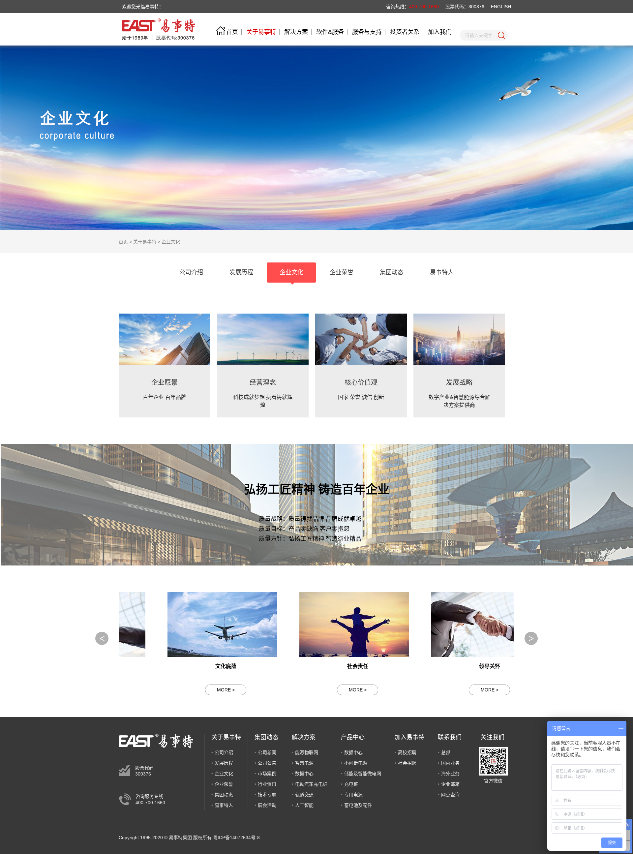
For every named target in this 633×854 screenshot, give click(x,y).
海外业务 (450, 773)
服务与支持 (367, 32)
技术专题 (267, 794)
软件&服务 (330, 32)
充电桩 (351, 784)
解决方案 (296, 32)
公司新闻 (267, 752)
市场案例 (267, 773)
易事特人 (224, 805)
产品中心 (353, 737)
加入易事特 (409, 737)
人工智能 (304, 805)
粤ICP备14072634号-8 (236, 837)
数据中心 (304, 773)
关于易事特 (261, 32)
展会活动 (267, 805)
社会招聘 (407, 763)
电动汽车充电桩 (311, 784)
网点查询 (450, 794)
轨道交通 (304, 794)
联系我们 (450, 737)
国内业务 (450, 763)
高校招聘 (407, 752)
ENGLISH (501, 6)
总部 (445, 752)
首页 (232, 32)
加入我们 (440, 32)
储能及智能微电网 (362, 773)
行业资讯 (267, 784)
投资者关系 (405, 32)
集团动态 (224, 794)
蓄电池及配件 (358, 805)
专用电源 (353, 794)
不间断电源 (355, 763)
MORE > (185, 689)
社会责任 (316, 666)
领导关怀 (448, 666)
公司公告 (267, 763)
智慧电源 (304, 763)
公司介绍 (224, 752)
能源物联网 (306, 752)
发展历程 (224, 763)
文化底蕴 (184, 666)
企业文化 (171, 241)
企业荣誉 (224, 784)
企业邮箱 (450, 784)
